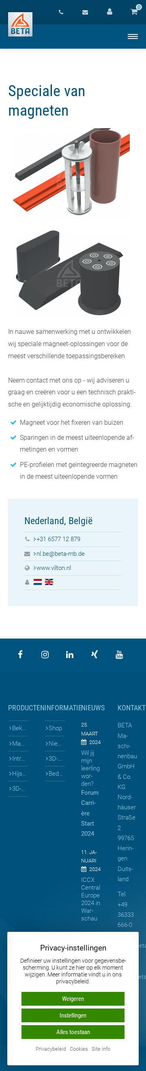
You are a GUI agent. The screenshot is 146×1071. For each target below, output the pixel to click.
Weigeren (73, 998)
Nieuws (57, 743)
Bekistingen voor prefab (20, 728)
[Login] (109, 12)
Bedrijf (57, 773)
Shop (55, 728)
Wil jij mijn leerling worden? (90, 768)
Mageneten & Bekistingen (20, 743)
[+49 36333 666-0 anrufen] (61, 12)
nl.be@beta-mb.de (60, 553)
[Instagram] (45, 655)
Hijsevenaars (20, 773)
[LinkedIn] (70, 655)
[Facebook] (20, 655)
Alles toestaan (73, 1032)
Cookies (79, 1049)
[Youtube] (119, 655)
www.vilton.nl (53, 568)
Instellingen (73, 1015)
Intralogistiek (20, 758)
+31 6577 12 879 (58, 539)
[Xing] (94, 655)
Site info (101, 1049)
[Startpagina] (20, 24)
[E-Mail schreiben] (85, 12)
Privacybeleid (51, 1049)
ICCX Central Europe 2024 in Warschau (90, 899)
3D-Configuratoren (20, 788)
